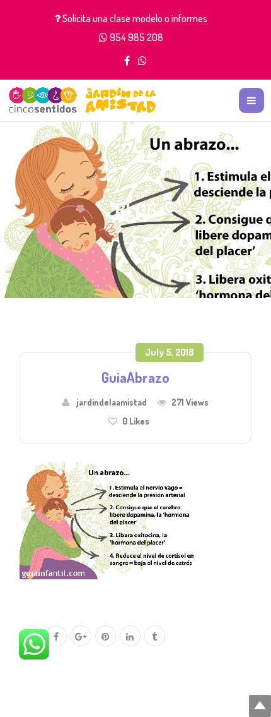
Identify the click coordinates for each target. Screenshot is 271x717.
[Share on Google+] (81, 636)
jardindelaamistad (111, 402)
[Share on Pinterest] (105, 636)
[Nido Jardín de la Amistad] (82, 100)
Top (260, 706)
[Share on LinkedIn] (130, 636)
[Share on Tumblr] (154, 636)
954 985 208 (136, 37)
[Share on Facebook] (56, 636)
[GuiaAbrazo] (114, 519)
